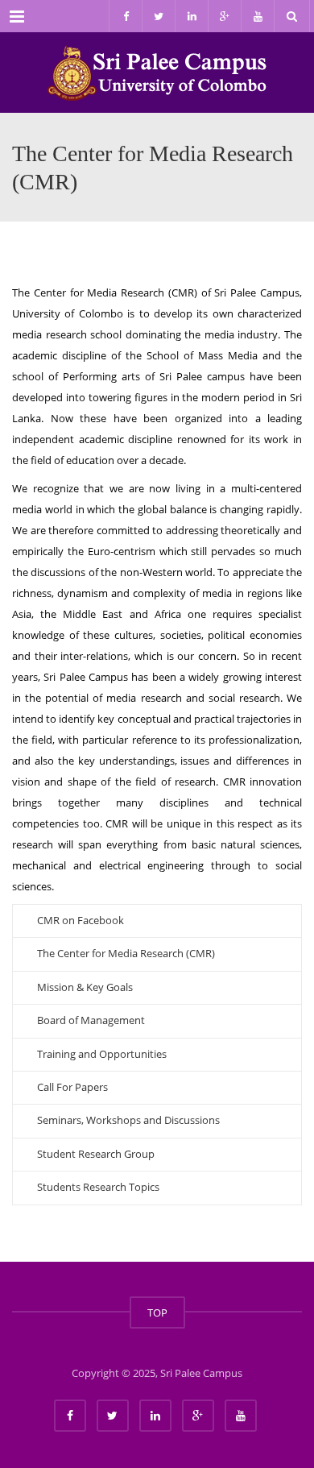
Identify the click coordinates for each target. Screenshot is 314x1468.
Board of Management (91, 1020)
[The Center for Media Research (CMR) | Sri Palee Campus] (157, 72)
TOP (157, 1312)
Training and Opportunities (102, 1054)
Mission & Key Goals (85, 987)
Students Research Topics (98, 1187)
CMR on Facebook (80, 920)
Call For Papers (72, 1087)
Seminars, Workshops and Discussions (128, 1120)
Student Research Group (96, 1154)
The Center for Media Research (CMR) (126, 953)
